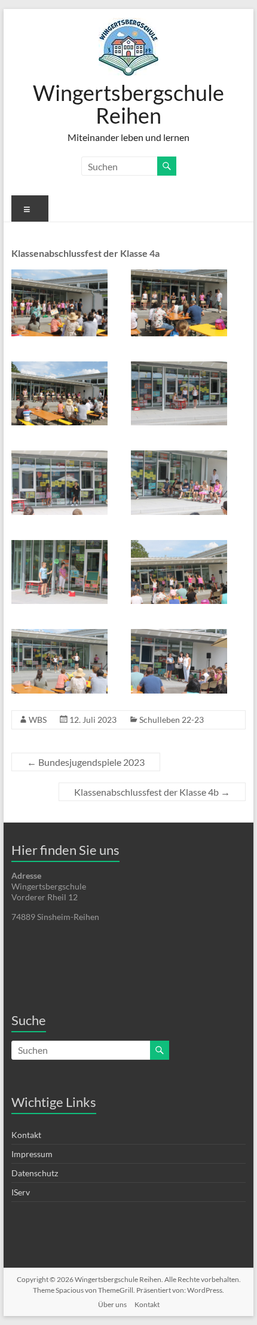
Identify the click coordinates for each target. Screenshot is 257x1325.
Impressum (32, 1154)
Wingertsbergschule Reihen (128, 103)
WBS (38, 719)
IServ (20, 1192)
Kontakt (26, 1135)
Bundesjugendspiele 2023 (86, 762)
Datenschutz (34, 1173)
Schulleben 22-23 (171, 719)
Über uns (112, 1304)
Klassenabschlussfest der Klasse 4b (152, 792)
